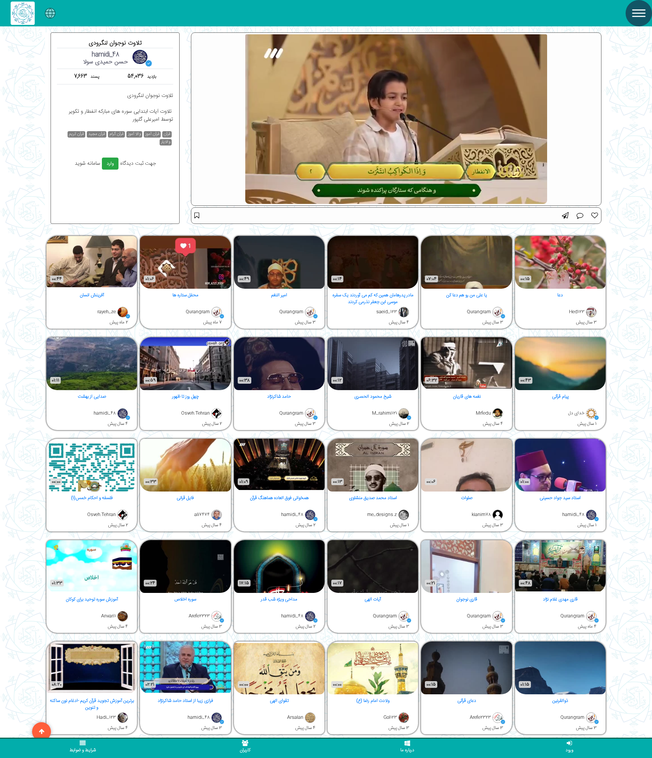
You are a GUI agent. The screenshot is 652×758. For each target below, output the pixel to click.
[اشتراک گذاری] (565, 215)
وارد (110, 163)
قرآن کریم (76, 134)
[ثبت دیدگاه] (580, 215)
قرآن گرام (116, 134)
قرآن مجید (96, 134)
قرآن (167, 134)
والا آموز (134, 134)
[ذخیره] (196, 215)
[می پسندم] (594, 215)
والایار (165, 142)
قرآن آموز (152, 134)
